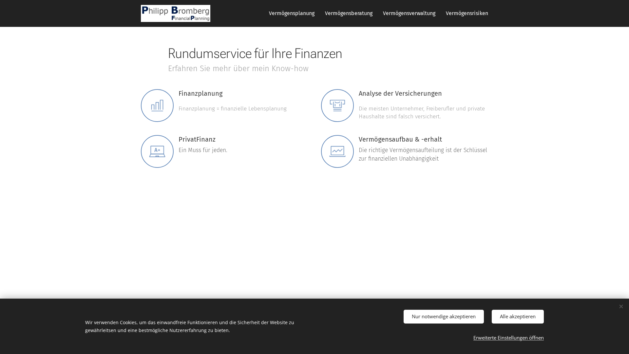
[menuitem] (293, 13)
